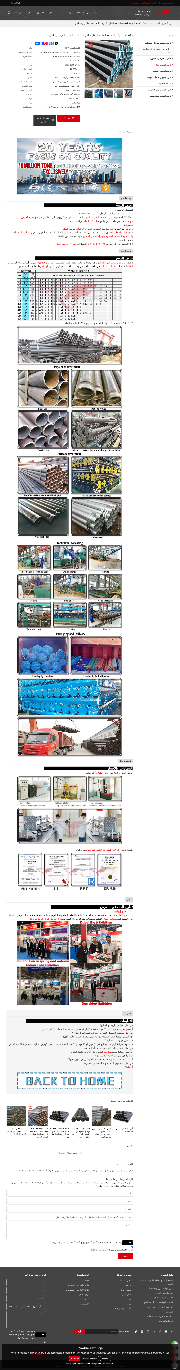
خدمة (87, 1280)
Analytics (95, 1363)
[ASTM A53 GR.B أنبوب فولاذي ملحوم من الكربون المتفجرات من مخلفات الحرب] (80, 1116)
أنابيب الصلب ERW (152, 23)
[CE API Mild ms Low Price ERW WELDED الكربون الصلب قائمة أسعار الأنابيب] (38, 1116)
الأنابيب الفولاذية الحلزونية (162, 1297)
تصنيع (71, 12)
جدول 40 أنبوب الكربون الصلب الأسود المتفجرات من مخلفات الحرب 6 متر (101, 1132)
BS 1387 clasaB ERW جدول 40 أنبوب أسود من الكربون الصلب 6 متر (59, 1132)
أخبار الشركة (125, 1294)
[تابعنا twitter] (148, 1331)
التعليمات (85, 1303)
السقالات (169, 1311)
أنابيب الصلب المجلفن (164, 1293)
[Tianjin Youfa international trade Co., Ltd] (163, 12)
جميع (164, 23)
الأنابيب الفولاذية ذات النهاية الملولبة (158, 1302)
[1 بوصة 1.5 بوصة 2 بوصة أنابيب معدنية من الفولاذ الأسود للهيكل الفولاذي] (16, 1116)
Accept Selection (90, 1358)
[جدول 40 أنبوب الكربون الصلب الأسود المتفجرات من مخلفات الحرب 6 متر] (101, 1116)
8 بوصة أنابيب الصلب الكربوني (67, 1170)
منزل (171, 23)
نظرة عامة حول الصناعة (78, 1285)
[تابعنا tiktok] (136, 1331)
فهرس (128, 1303)
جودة (37, 12)
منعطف (128, 1285)
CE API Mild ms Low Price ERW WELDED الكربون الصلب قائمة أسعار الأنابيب (39, 1132)
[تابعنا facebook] (160, 1331)
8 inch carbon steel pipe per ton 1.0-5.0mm (60, 52)
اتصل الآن (67, 118)
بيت (95, 12)
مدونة (19, 12)
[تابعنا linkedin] (154, 1331)
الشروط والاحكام (96, 1250)
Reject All (105, 1358)
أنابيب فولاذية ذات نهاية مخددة (160, 1307)
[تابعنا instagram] (142, 1331)
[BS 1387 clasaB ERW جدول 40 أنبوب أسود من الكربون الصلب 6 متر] (59, 1116)
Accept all (75, 1358)
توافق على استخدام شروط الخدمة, (111, 1249)
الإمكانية (48, 12)
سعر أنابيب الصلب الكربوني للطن (119, 1170)
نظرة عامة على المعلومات (77, 1289)
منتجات (60, 12)
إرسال (125, 1256)
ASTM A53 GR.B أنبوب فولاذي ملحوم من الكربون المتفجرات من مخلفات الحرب (80, 1132)
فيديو (87, 1299)
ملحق (126, 1242)
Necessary (107, 1363)
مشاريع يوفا (126, 1289)
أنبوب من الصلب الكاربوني (93, 1170)
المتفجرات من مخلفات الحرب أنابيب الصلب (157, 1282)
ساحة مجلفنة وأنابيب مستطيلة (160, 1316)
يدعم (30, 12)
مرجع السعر (84, 1294)
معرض (128, 1299)
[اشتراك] (79, 1331)
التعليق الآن (61, 1153)
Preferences (83, 1363)
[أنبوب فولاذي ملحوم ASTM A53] (123, 1116)
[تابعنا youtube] (166, 1331)
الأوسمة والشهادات (122, 1308)
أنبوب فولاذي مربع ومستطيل (161, 1288)
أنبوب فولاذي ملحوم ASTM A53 (124, 1130)
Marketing (70, 1363)
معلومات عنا (85, 12)
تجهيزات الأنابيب (166, 1321)
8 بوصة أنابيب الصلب (44, 1170)
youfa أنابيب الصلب (25, 1170)
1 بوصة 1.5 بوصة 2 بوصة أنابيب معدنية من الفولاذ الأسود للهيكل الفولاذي (16, 1131)
